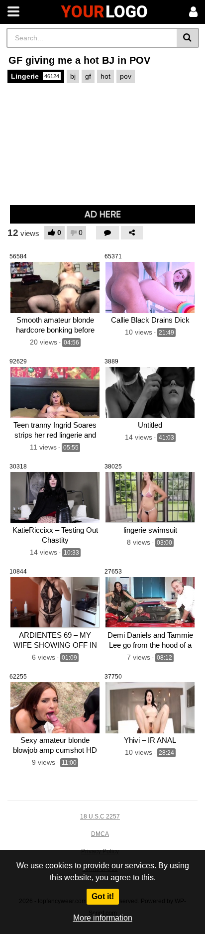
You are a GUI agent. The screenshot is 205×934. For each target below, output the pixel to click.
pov (125, 76)
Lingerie (35, 76)
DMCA (100, 833)
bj (73, 76)
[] (188, 38)
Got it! (103, 896)
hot (105, 76)
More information (102, 918)
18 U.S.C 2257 (100, 816)
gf (88, 76)
